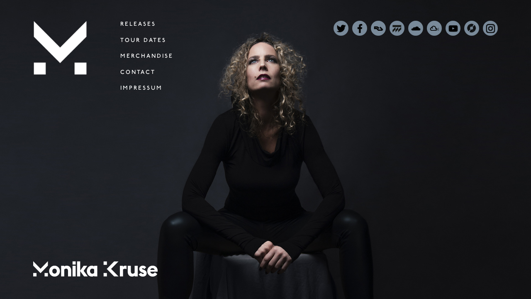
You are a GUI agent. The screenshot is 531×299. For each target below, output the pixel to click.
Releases (138, 23)
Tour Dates (143, 40)
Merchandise (146, 55)
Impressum (141, 87)
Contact (138, 72)
